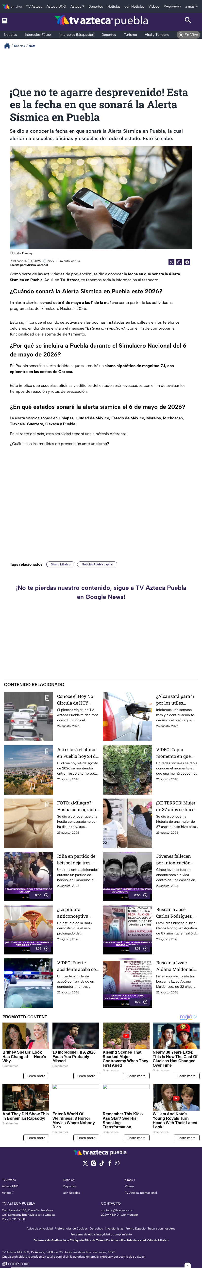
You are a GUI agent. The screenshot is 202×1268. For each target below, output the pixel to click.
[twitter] (85, 1164)
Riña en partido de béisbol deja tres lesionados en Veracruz (76, 859)
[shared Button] (179, 262)
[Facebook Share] (187, 262)
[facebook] (110, 1164)
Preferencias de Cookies (71, 1228)
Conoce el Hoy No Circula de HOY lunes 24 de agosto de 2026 (76, 699)
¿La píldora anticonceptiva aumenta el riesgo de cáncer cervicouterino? (75, 912)
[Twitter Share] (171, 262)
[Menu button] (14, 20)
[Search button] (188, 20)
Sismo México (60, 564)
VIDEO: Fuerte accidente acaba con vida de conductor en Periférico (78, 966)
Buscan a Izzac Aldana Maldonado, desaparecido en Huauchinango (176, 966)
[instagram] (93, 1164)
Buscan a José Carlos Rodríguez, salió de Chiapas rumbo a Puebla (174, 912)
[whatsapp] (117, 1164)
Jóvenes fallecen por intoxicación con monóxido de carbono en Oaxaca (176, 859)
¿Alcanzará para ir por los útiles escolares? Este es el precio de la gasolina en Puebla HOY (176, 699)
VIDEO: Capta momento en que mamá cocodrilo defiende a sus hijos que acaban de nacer (176, 753)
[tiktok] (102, 1164)
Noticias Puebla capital (97, 564)
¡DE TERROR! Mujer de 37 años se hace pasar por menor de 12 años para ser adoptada (176, 806)
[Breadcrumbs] (9, 46)
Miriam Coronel (37, 265)
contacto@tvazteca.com (117, 1210)
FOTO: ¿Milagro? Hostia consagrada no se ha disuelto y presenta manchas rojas (76, 806)
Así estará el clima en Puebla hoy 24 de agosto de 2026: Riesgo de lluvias (77, 753)
